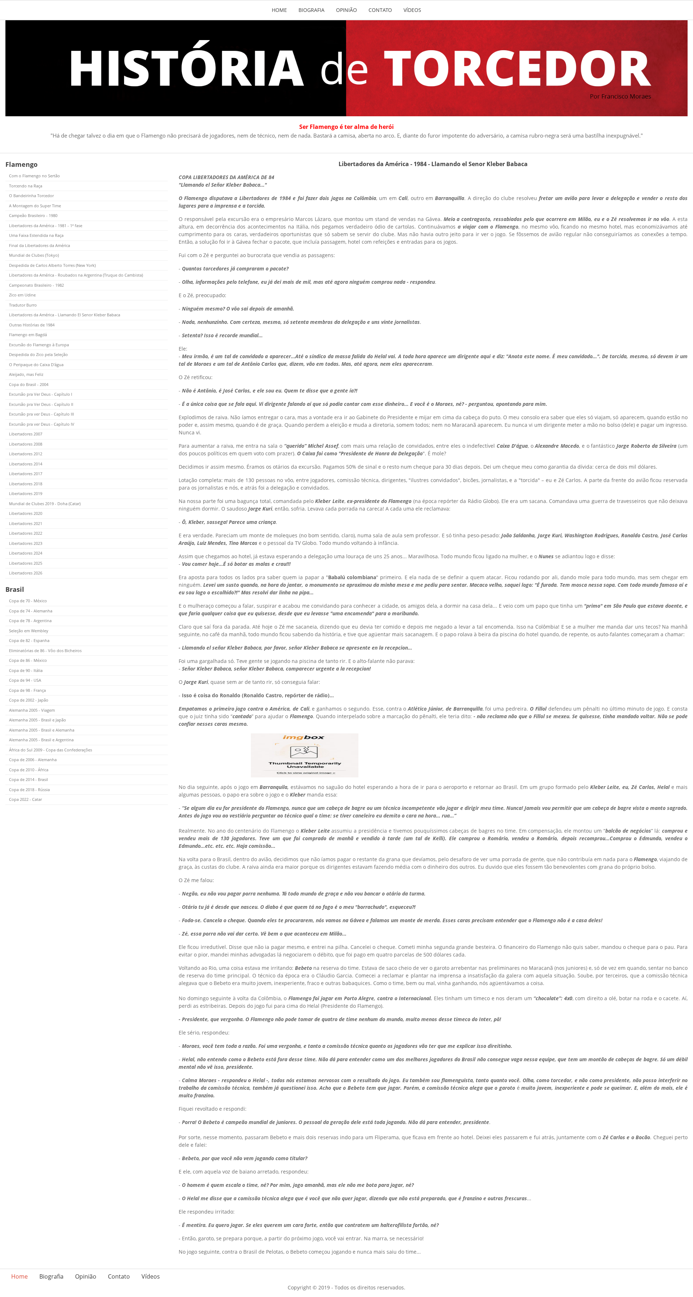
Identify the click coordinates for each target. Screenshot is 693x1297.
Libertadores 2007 (25, 434)
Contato (380, 9)
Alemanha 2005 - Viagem (32, 710)
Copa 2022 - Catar (25, 799)
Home (279, 9)
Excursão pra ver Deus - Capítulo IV (41, 424)
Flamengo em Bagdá (28, 334)
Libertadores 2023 (25, 543)
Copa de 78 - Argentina (30, 620)
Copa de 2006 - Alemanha (33, 759)
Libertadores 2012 (25, 453)
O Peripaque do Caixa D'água (36, 364)
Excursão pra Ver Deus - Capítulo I (40, 394)
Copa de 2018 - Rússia (29, 789)
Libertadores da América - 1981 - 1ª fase (45, 225)
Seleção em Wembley (28, 630)
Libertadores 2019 (25, 493)
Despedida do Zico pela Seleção (38, 354)
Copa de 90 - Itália (26, 670)
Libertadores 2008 (25, 444)
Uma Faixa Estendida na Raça (36, 235)
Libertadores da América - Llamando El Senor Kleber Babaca (64, 314)
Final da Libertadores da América (39, 245)
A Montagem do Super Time (35, 205)
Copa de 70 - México (28, 600)
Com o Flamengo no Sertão (34, 175)
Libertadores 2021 (25, 523)
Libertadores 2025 (25, 563)
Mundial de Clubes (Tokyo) (34, 255)
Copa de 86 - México (28, 660)
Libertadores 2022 (25, 533)
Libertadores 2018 (25, 483)
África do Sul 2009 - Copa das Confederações (50, 749)
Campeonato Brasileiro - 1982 (36, 285)
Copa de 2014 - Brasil (28, 779)
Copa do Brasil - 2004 (28, 384)
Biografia (311, 9)
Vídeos (412, 9)
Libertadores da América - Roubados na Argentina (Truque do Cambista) (76, 275)
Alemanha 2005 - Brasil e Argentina (41, 739)
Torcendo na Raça (25, 185)
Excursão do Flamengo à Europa (39, 344)
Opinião (346, 9)
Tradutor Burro (23, 305)
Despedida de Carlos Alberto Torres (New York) (52, 265)
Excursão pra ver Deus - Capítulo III (41, 414)
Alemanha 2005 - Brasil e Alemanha (41, 730)
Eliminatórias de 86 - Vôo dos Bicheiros (45, 650)
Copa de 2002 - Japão (28, 700)
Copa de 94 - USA (25, 680)
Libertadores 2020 (25, 513)
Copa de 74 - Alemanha (30, 610)
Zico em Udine (22, 295)
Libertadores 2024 (25, 553)
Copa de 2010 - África (28, 769)
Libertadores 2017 (25, 473)
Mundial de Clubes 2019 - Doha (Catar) (44, 503)
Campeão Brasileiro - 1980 (33, 215)
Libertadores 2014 (25, 464)
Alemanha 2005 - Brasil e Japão (37, 720)
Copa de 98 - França (27, 690)
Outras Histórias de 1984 (32, 324)
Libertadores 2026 (25, 573)
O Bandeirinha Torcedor (31, 195)
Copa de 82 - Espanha (29, 640)
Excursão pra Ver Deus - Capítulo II (41, 404)
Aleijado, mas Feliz (26, 374)
